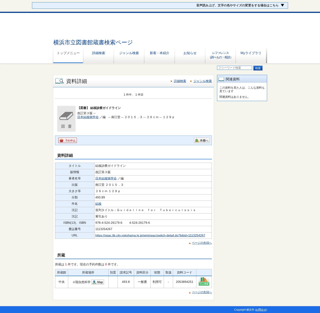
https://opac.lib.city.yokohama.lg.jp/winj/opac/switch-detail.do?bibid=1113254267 (150, 235)
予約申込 (70, 140)
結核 (98, 203)
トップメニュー (68, 53)
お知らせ (190, 53)
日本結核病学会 (88, 117)
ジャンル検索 (129, 53)
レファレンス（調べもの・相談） (220, 55)
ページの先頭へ (202, 242)
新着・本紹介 (159, 53)
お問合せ (261, 309)
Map (100, 282)
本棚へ (204, 140)
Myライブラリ (251, 53)
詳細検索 (98, 53)
